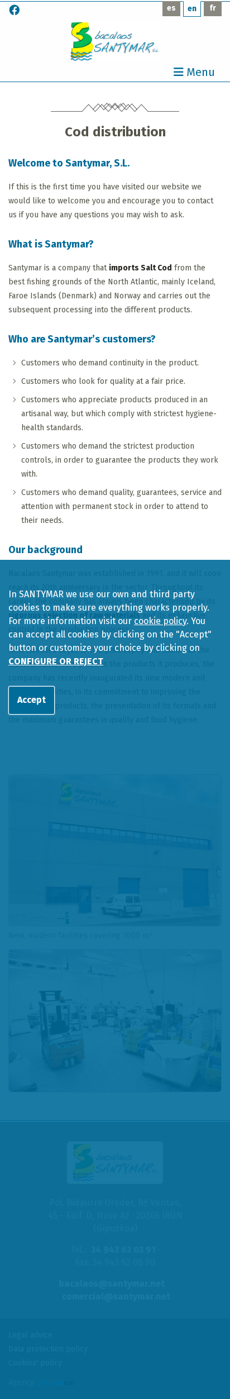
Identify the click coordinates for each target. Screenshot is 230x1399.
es (171, 8)
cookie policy (160, 621)
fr (212, 8)
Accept (31, 699)
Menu (199, 72)
